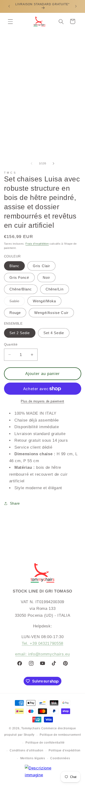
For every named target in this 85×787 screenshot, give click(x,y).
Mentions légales (32, 758)
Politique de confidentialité (45, 742)
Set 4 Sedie (53, 333)
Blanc (14, 266)
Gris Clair (41, 266)
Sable (17, 302)
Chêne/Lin (55, 289)
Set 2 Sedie (19, 333)
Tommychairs (30, 728)
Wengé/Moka (44, 301)
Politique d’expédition (65, 750)
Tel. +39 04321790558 (42, 643)
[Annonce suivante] (76, 6)
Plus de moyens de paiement (42, 401)
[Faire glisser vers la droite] (53, 163)
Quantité (11, 344)
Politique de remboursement (60, 734)
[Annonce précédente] (9, 6)
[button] (10, 21)
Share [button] (15, 503)
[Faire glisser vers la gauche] (31, 163)
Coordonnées (60, 758)
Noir (46, 277)
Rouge (15, 313)
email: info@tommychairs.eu (42, 654)
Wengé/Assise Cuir (51, 313)
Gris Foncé (19, 277)
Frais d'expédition (37, 243)
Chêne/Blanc (20, 289)
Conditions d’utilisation (26, 750)
